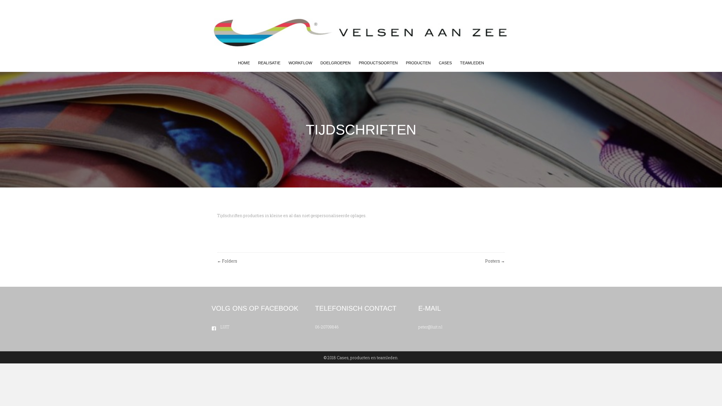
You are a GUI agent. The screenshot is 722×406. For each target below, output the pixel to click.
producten (418, 63)
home (244, 63)
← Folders (227, 261)
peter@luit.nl (430, 327)
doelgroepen (335, 63)
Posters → (495, 261)
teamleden (472, 63)
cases (445, 63)
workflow (300, 63)
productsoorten (378, 63)
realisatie (269, 63)
